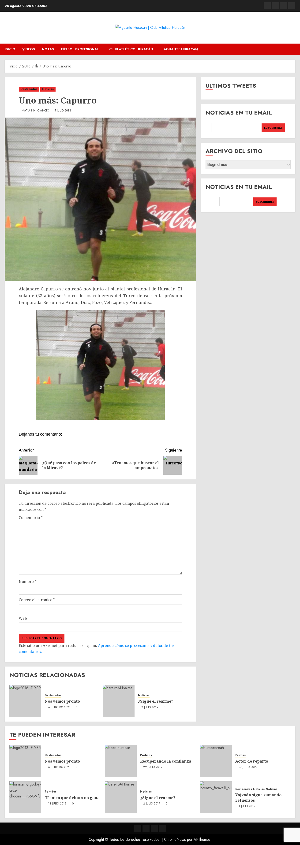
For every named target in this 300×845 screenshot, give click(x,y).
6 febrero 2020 (59, 707)
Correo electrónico (37, 599)
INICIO (10, 49)
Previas (240, 755)
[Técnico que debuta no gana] (25, 797)
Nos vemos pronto (62, 701)
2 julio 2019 (149, 707)
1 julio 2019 (247, 806)
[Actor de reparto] (216, 761)
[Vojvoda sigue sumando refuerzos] (216, 797)
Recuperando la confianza (165, 761)
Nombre (28, 581)
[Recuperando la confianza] (121, 761)
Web (23, 618)
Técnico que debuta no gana (72, 797)
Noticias (48, 89)
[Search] (292, 49)
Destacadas (29, 89)
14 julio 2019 (57, 804)
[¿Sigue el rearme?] (119, 701)
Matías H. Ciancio (35, 111)
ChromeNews (175, 839)
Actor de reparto (251, 761)
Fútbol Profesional (80, 49)
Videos (28, 49)
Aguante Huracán (181, 49)
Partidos (146, 755)
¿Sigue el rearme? (155, 701)
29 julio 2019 (152, 767)
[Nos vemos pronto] (25, 701)
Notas (48, 49)
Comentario (31, 517)
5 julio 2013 (62, 111)
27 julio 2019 (248, 767)
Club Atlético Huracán (131, 49)
